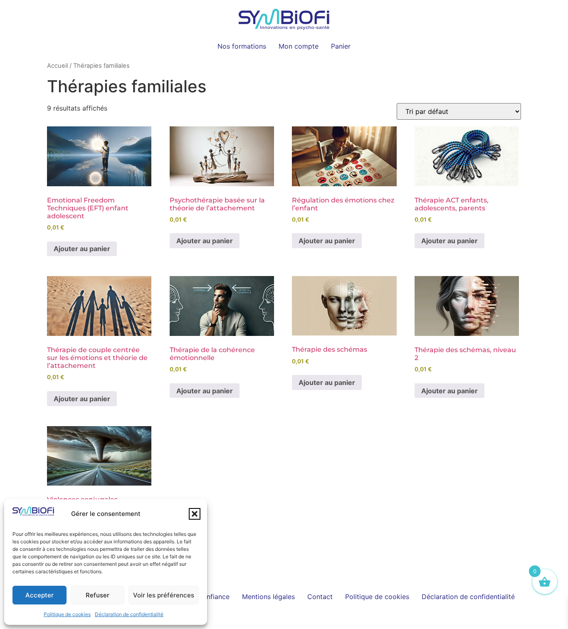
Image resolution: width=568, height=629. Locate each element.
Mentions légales (268, 596)
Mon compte (299, 46)
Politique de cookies (67, 614)
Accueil (57, 65)
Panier (341, 46)
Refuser (97, 595)
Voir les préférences (163, 595)
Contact (320, 596)
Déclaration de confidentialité (129, 614)
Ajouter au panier (82, 248)
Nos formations (241, 46)
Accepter (39, 595)
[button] (194, 514)
